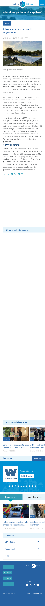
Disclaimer (9, 584)
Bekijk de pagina (27, 476)
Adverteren (9, 567)
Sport (8, 23)
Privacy (8, 578)
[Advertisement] (22, 203)
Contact (8, 572)
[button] (9, 486)
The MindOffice (38, 593)
